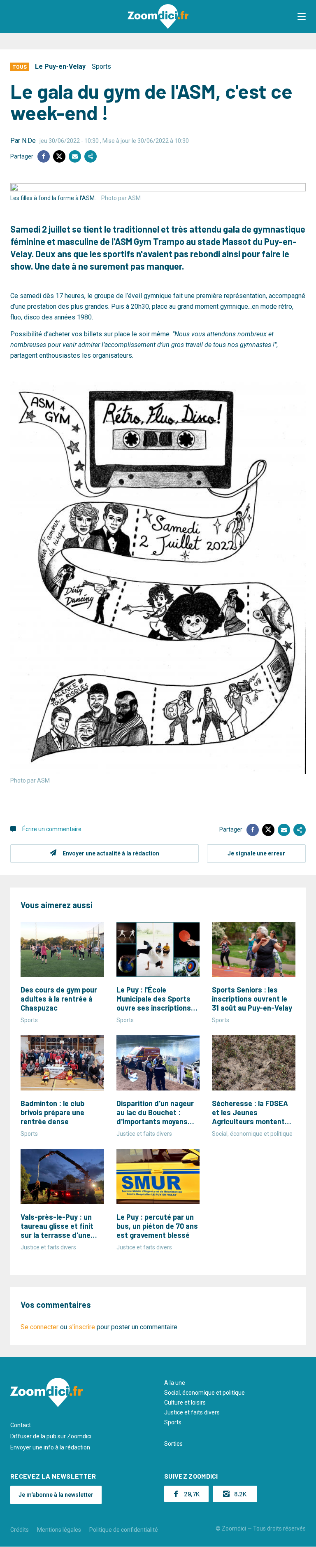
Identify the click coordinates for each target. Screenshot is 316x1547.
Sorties (173, 1443)
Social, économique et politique (204, 1392)
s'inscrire (82, 1327)
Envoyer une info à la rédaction (50, 1447)
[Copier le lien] (90, 156)
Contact (20, 1425)
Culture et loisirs (185, 1402)
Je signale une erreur (256, 853)
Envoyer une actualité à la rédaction (111, 853)
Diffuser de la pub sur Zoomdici (50, 1436)
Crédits (19, 1529)
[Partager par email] (75, 156)
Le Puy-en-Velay (60, 66)
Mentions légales (59, 1529)
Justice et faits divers (192, 1412)
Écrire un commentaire (51, 829)
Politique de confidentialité (123, 1529)
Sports (101, 66)
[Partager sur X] (59, 156)
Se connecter (39, 1327)
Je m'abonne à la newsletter (56, 1494)
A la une (174, 1382)
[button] (301, 16)
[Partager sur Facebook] (43, 156)
